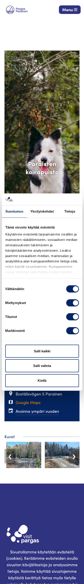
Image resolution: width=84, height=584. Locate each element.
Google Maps (28, 402)
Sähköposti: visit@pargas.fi (28, 509)
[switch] (72, 302)
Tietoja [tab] (69, 211)
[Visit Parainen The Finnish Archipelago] (16, 9)
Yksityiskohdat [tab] (42, 211)
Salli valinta (42, 366)
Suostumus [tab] (14, 211)
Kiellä (42, 380)
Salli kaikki (42, 351)
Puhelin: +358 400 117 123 (25, 502)
